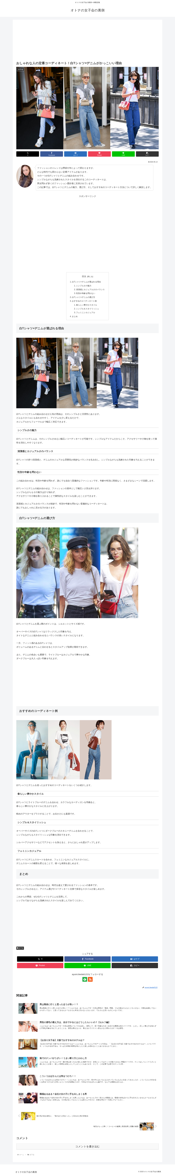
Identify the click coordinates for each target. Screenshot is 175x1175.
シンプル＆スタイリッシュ (87, 309)
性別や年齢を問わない (85, 293)
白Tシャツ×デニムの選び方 (83, 297)
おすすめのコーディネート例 (84, 301)
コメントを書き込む (87, 1146)
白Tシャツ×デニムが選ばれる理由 (86, 282)
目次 (84, 276)
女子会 (21, 948)
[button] (147, 154)
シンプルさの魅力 (83, 286)
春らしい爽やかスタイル (86, 305)
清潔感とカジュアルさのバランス (90, 289)
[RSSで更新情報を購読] (90, 979)
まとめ (75, 316)
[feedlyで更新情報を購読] (84, 979)
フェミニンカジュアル (85, 312)
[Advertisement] (87, 40)
